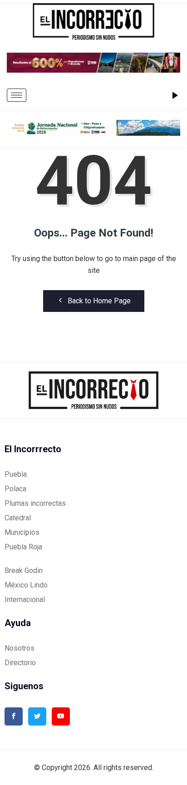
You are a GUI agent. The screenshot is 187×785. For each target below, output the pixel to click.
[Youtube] (61, 716)
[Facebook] (14, 716)
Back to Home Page (99, 300)
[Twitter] (37, 716)
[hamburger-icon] (16, 95)
